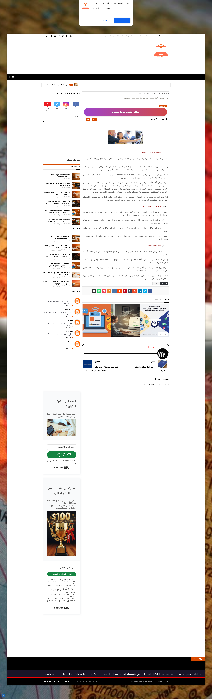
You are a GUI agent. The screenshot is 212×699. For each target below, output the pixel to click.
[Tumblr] (130, 291)
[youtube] (70, 36)
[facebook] (66, 36)
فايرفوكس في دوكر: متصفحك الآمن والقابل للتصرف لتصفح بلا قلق (57, 211)
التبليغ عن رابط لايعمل (112, 35)
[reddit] (55, 36)
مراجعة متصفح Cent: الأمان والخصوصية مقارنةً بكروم (79, 85)
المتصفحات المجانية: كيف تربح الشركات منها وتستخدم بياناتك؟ (59, 220)
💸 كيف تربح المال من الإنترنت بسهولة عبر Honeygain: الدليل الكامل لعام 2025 (154, 334)
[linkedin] (47, 36)
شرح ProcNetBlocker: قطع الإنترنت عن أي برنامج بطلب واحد (56, 193)
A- (88, 119)
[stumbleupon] (134, 291)
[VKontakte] (114, 291)
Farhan (70, 342)
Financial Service (67, 299)
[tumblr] (51, 36)
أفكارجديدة (163, 106)
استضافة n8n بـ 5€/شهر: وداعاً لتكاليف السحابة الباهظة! (56, 273)
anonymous (69, 310)
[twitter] (62, 36)
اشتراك (122, 20)
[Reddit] (119, 291)
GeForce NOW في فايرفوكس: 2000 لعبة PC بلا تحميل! (57, 184)
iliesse (153, 119)
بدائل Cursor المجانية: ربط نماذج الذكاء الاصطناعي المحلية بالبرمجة (58, 202)
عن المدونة (162, 35)
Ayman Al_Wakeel (67, 320)
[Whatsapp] (99, 291)
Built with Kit (61, 468)
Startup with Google (151, 153)
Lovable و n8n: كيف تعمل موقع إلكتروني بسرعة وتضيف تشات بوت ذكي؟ (125, 330)
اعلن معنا (153, 35)
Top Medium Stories (151, 206)
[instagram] (59, 36)
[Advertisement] (146, 15)
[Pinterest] (125, 291)
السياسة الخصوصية (141, 35)
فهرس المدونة (127, 35)
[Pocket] (104, 291)
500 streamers (154, 245)
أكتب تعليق (68, 305)
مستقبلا (104, 20)
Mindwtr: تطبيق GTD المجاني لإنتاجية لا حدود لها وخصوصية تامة (56, 282)
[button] (61, 427)
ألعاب (51, 85)
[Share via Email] (94, 291)
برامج (99, 85)
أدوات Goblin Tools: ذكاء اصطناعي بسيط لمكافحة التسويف (96, 330)
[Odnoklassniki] (109, 291)
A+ (94, 119)
